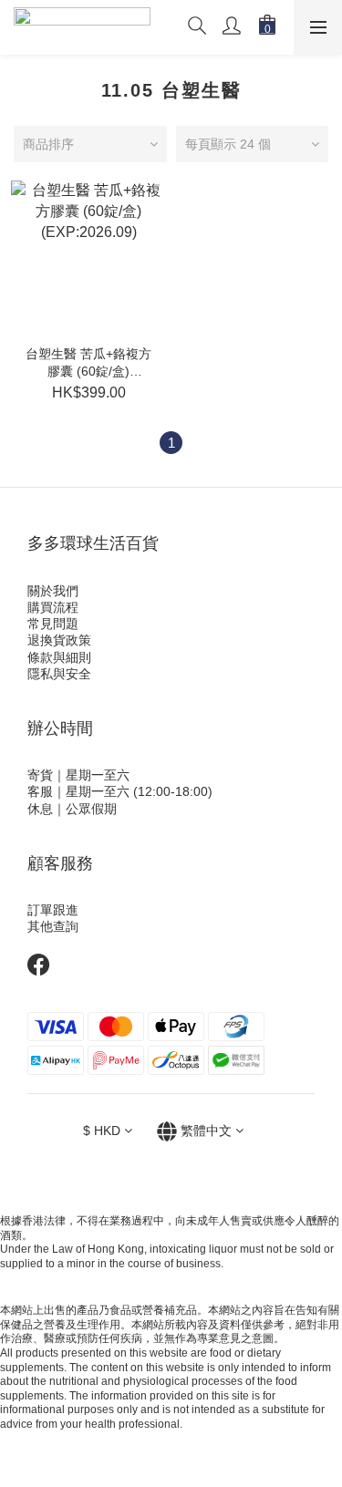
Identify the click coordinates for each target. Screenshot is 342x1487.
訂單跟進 (52, 910)
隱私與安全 (59, 673)
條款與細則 (59, 657)
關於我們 (52, 590)
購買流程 (52, 607)
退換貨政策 (59, 640)
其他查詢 (52, 926)
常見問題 (52, 623)
